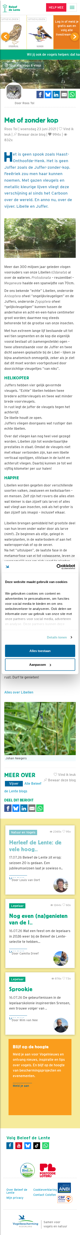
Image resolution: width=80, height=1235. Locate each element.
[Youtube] (18, 1145)
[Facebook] (9, 1145)
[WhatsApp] (45, 1145)
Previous (5, 36)
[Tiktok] (36, 1145)
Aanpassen (37, 664)
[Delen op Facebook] (40, 94)
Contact (38, 1194)
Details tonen (57, 637)
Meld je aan (21, 1085)
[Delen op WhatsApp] (72, 94)
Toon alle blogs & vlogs (24, 65)
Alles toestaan (40, 650)
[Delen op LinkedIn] (56, 94)
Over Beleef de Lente (16, 1191)
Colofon (50, 1194)
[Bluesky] (27, 1145)
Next (74, 36)
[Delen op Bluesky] (48, 94)
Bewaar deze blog (31, 135)
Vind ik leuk (66, 775)
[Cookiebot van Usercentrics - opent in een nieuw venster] (57, 567)
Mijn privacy (14, 1197)
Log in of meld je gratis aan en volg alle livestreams (67, 28)
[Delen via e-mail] (64, 94)
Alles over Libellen (18, 692)
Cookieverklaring (45, 1189)
